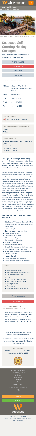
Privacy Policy (18, 384)
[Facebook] (17, 390)
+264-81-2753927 (16, 98)
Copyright (18, 380)
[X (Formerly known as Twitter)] (19, 390)
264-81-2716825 (16, 102)
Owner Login (18, 400)
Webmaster (18, 377)
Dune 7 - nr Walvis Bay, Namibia (19, 315)
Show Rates (18, 71)
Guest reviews (18, 75)
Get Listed (18, 375)
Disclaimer (18, 382)
